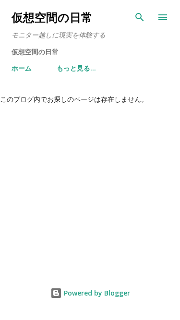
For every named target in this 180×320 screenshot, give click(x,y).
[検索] (139, 17)
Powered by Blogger (96, 292)
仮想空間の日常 (52, 17)
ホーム (22, 67)
